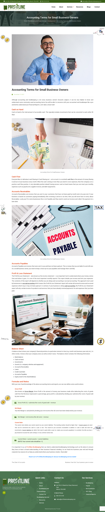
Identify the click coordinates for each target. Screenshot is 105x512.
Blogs (89, 7)
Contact (97, 7)
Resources (79, 7)
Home (53, 7)
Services (69, 7)
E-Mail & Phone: (58, 493)
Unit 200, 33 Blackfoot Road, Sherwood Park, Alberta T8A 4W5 (22, 1)
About (61, 7)
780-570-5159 (45, 1)
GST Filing (89, 491)
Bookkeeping (89, 483)
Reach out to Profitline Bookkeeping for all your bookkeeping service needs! (52, 457)
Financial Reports (91, 494)
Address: (56, 482)
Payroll (88, 486)
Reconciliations (90, 488)
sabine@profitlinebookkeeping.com (91, 1)
